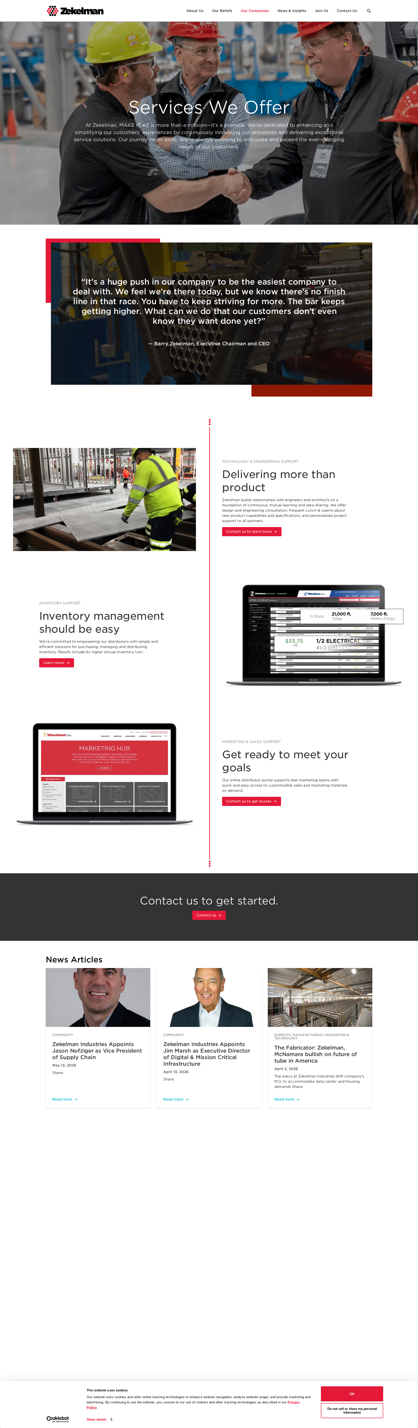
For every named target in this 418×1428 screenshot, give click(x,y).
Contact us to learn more (249, 531)
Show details (96, 1419)
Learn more (53, 663)
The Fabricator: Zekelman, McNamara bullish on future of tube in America (315, 1054)
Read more (62, 1099)
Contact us (206, 915)
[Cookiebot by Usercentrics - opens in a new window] (58, 1419)
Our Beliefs (222, 11)
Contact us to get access (248, 801)
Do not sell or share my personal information (352, 1410)
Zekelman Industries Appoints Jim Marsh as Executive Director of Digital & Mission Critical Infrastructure (206, 1054)
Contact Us (347, 11)
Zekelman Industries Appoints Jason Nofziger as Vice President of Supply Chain (97, 1050)
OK (352, 1394)
